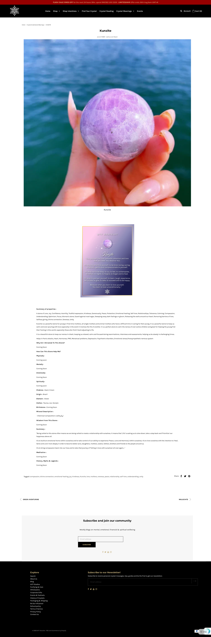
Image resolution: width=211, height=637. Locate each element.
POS (47, 630)
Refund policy (35, 606)
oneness (101, 476)
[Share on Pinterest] (189, 476)
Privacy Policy (35, 612)
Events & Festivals (37, 595)
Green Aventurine (30, 499)
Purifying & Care (36, 587)
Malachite (184, 499)
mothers (93, 476)
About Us (33, 579)
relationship (114, 476)
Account (187, 11)
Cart (198, 11)
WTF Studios (35, 584)
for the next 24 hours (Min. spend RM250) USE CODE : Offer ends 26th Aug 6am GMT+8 (105, 2)
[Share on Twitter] (185, 476)
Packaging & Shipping (39, 601)
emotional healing (61, 476)
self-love (123, 476)
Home (47, 11)
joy (70, 476)
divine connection (47, 476)
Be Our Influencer (36, 603)
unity (141, 476)
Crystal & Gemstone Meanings (35, 25)
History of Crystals (37, 598)
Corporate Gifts (36, 593)
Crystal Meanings (124, 11)
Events (140, 11)
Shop (55, 11)
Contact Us (34, 614)
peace (107, 476)
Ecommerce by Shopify (59, 630)
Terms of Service (36, 609)
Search (33, 576)
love (88, 476)
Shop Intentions (70, 11)
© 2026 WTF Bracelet (38, 630)
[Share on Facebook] (181, 476)
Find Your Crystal (89, 11)
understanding (133, 476)
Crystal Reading (107, 11)
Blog (32, 582)
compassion (34, 476)
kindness (75, 476)
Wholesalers (35, 590)
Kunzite (83, 476)
